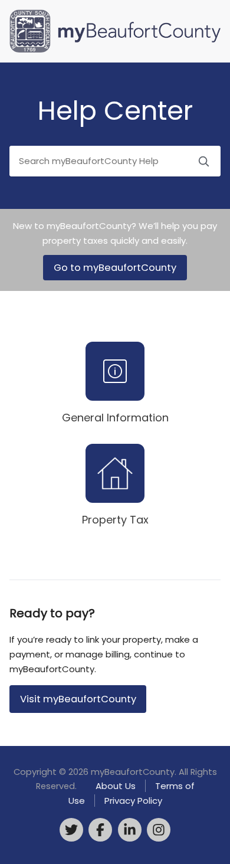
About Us (116, 786)
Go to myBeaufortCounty (115, 267)
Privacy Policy (133, 800)
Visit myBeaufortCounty (78, 699)
